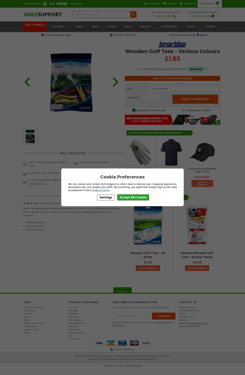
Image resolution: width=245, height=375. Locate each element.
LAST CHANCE (34, 25)
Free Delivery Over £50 (57, 35)
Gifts (70, 335)
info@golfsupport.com (197, 323)
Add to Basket (202, 183)
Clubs (191, 26)
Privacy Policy (30, 326)
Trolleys (145, 26)
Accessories (169, 26)
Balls (127, 26)
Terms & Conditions (161, 322)
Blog (26, 332)
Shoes (80, 26)
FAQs (26, 320)
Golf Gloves (73, 317)
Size (129, 88)
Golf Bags (73, 310)
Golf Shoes (73, 326)
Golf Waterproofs (76, 323)
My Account (153, 3)
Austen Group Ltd (134, 365)
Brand (211, 26)
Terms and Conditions (34, 323)
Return (27, 317)
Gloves (111, 26)
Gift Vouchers (74, 339)
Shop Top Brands (32, 3)
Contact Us (189, 3)
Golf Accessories (76, 332)
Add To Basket (148, 268)
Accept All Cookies (133, 197)
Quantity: (134, 97)
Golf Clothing (74, 320)
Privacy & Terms (100, 190)
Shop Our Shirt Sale (125, 34)
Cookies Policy (31, 329)
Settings (106, 197)
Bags (95, 26)
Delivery (172, 3)
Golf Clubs (73, 307)
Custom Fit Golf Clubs (34, 307)
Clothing (58, 26)
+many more (76, 3)
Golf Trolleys (74, 329)
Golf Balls (73, 313)
